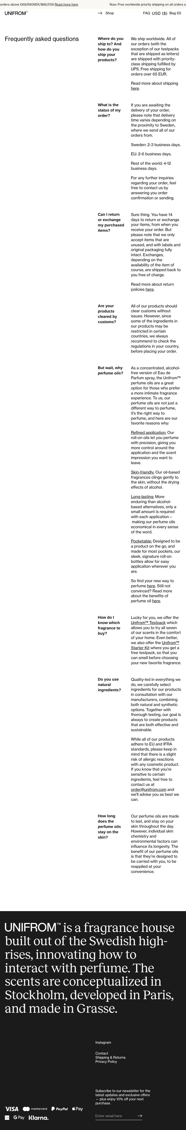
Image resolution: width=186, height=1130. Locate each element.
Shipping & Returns (110, 1058)
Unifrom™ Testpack (148, 622)
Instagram (103, 1043)
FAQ (146, 13)
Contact (101, 1053)
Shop (110, 13)
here (135, 88)
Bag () (175, 13)
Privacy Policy (106, 1062)
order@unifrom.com (148, 789)
